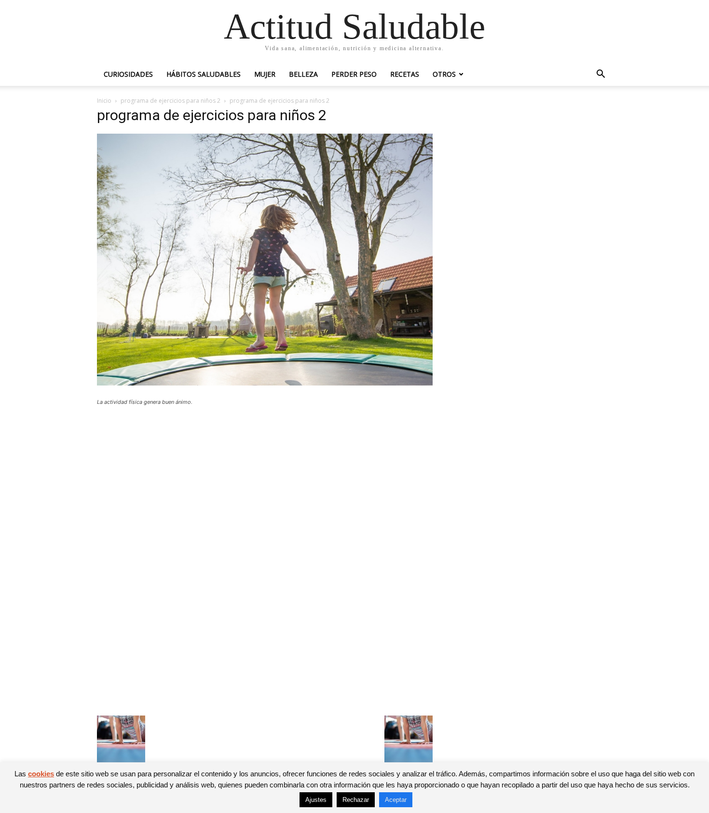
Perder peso (354, 74)
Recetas (404, 74)
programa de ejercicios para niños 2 (170, 100)
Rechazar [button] (355, 799)
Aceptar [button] (396, 799)
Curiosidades (128, 74)
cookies (41, 774)
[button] (600, 75)
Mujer (264, 74)
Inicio (104, 100)
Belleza (303, 74)
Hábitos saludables (203, 74)
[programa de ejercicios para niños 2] (265, 383)
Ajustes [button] (316, 799)
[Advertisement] (265, 483)
